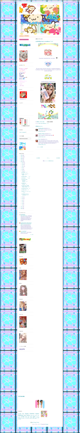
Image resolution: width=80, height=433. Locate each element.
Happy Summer (23, 232)
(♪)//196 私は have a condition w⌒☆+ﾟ (25, 195)
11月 (23, 164)
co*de (22, 416)
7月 (22, 170)
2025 (22, 156)
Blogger (47, 424)
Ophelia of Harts (41, 133)
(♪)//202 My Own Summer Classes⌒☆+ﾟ (24, 180)
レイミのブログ (23, 231)
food (26, 416)
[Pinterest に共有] (52, 121)
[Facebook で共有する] (51, 121)
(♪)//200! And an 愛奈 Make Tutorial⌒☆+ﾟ (25, 186)
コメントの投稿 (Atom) (49, 160)
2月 (22, 203)
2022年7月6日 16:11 (42, 144)
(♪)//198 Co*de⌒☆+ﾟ (25, 189)
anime (19, 416)
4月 (22, 200)
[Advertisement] (26, 372)
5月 (22, 198)
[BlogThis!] (48, 121)
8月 (22, 169)
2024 (22, 158)
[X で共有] (49, 121)
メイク (47, 123)
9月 (22, 167)
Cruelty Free (21, 413)
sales (25, 418)
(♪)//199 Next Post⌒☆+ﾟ (25, 188)
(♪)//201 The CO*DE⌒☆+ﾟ (24, 184)
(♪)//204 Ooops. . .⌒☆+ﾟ (25, 176)
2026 (22, 155)
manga (23, 418)
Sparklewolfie (41, 128)
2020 (22, 208)
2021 (22, 206)
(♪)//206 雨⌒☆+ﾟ (24, 172)
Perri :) (39, 139)
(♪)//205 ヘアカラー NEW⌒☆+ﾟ (24, 174)
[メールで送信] (47, 121)
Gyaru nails (37, 415)
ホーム (21, 35)
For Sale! (26, 35)
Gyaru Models (27, 415)
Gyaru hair (32, 415)
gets (34, 416)
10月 (23, 166)
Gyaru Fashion (29, 413)
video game (34, 418)
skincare (27, 418)
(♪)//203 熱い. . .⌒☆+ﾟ (25, 178)
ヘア (38, 418)
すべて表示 (31, 234)
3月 (22, 201)
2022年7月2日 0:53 (41, 131)
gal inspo (30, 416)
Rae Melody (23, 214)
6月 (22, 197)
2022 (22, 161)
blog (39, 123)
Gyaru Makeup (43, 123)
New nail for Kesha (24, 215)
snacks (30, 418)
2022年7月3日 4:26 (41, 136)
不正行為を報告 (21, 396)
